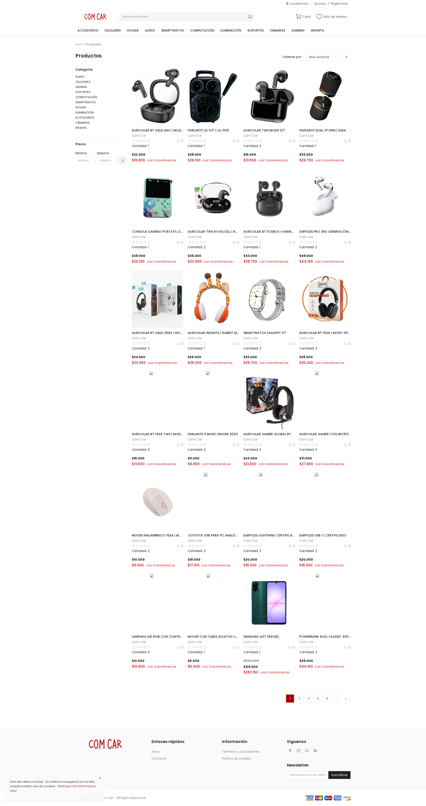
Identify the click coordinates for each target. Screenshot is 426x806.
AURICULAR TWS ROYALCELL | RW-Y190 (213, 231)
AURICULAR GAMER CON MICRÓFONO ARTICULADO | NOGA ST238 (325, 434)
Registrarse (339, 3)
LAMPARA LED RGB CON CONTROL (157, 636)
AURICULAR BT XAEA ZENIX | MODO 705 (157, 333)
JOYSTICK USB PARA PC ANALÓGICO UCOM (213, 535)
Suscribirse (339, 775)
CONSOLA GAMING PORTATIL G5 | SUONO (157, 231)
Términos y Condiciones (240, 751)
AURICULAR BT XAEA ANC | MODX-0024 (157, 130)
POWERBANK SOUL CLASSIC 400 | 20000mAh (325, 636)
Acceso (320, 3)
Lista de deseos (335, 16)
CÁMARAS (277, 30)
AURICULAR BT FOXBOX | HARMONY (269, 231)
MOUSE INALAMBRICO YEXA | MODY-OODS (157, 535)
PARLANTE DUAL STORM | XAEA (322, 130)
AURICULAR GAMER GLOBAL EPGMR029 (269, 434)
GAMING (298, 30)
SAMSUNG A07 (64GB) (261, 636)
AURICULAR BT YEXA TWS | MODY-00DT (157, 434)
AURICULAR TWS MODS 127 (264, 130)
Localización (299, 3)
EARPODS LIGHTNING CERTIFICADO (269, 535)
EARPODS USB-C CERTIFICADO (322, 535)
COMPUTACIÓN (202, 30)
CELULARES (112, 30)
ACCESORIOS (88, 30)
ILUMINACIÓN (231, 30)
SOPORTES (255, 30)
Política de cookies (236, 758)
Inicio (79, 44)
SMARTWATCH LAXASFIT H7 (264, 333)
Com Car (139, 135)
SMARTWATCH (172, 30)
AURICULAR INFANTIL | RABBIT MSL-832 (213, 333)
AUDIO (150, 30)
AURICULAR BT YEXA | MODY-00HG (325, 333)
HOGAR (133, 30)
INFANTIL (317, 30)
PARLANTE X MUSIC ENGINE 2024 (213, 434)
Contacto (159, 758)
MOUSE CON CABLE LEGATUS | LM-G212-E (213, 636)
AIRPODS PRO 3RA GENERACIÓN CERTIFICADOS (325, 231)
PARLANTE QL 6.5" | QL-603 (208, 130)
